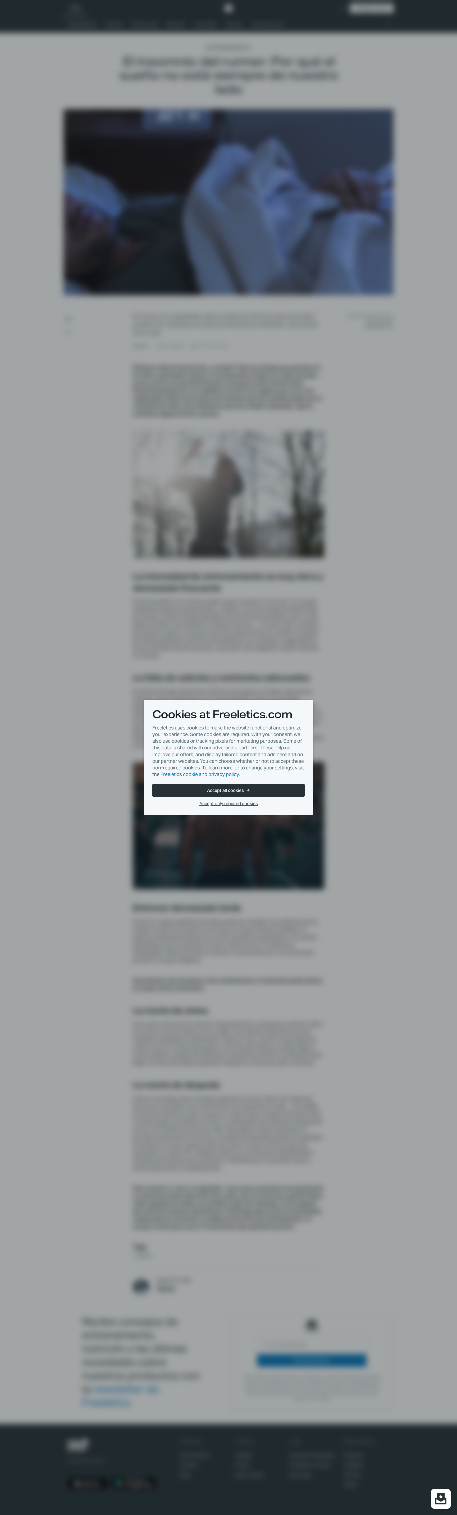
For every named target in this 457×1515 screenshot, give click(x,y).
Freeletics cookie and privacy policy (200, 774)
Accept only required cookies (228, 803)
